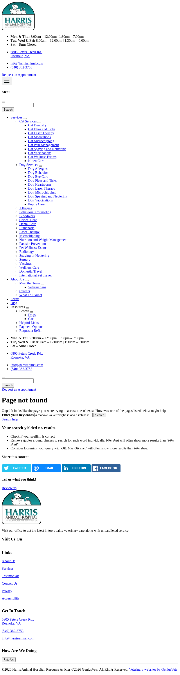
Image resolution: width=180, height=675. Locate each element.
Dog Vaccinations (40, 200)
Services (17, 117)
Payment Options (31, 327)
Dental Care (27, 224)
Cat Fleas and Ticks (41, 129)
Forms (15, 299)
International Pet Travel (35, 275)
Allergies (25, 208)
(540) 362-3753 (21, 67)
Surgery (24, 259)
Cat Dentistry (37, 125)
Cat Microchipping (41, 141)
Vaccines (25, 263)
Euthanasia (26, 228)
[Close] (3, 101)
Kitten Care (36, 161)
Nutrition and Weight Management (43, 240)
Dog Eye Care (38, 176)
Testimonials (10, 576)
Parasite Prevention (32, 244)
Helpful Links (29, 323)
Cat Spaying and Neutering (47, 149)
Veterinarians (37, 287)
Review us (9, 488)
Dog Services (29, 165)
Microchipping (29, 236)
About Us (18, 279)
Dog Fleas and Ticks (42, 180)
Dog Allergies (37, 169)
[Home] (18, 29)
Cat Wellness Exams (42, 157)
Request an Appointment (19, 75)
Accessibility (11, 598)
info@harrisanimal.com (27, 63)
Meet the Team (30, 283)
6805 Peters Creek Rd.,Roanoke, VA (18, 621)
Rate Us (9, 659)
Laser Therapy (29, 232)
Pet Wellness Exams (33, 248)
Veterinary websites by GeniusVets (153, 669)
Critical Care (28, 220)
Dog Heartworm (39, 184)
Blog (14, 303)
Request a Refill (30, 330)
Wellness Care (29, 267)
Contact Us (9, 583)
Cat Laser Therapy (41, 133)
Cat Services (28, 121)
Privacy (7, 591)
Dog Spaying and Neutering (47, 196)
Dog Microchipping (42, 192)
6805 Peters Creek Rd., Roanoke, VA (27, 54)
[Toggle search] (3, 377)
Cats (31, 319)
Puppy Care (36, 204)
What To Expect (30, 295)
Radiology (26, 251)
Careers (24, 291)
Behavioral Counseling (35, 212)
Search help (10, 419)
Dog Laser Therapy (41, 188)
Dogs (32, 315)
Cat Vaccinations (39, 153)
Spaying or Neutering (34, 255)
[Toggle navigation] (7, 81)
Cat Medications (39, 137)
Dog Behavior (38, 172)
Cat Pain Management (43, 145)
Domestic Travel (30, 271)
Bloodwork (27, 216)
